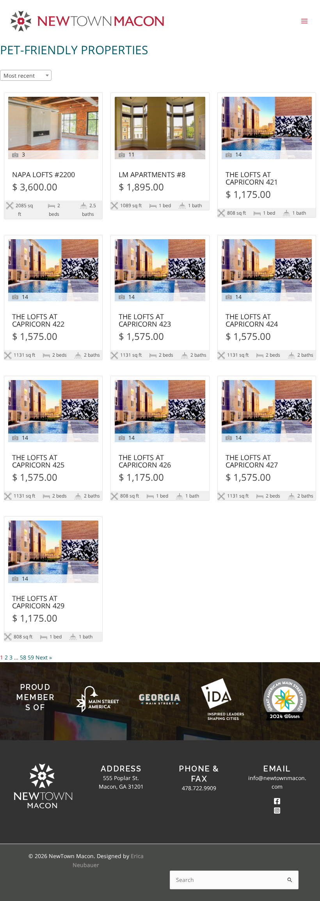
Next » (44, 657)
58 (23, 657)
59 (31, 657)
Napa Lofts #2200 (43, 175)
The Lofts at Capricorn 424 (252, 321)
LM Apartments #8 (152, 175)
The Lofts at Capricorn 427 (252, 461)
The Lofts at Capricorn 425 (38, 461)
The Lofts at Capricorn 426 (145, 461)
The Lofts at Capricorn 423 (145, 321)
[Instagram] (277, 810)
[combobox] (26, 75)
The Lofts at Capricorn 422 (38, 321)
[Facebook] (277, 801)
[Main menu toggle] (305, 21)
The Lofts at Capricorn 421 (252, 179)
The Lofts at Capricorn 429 (38, 602)
